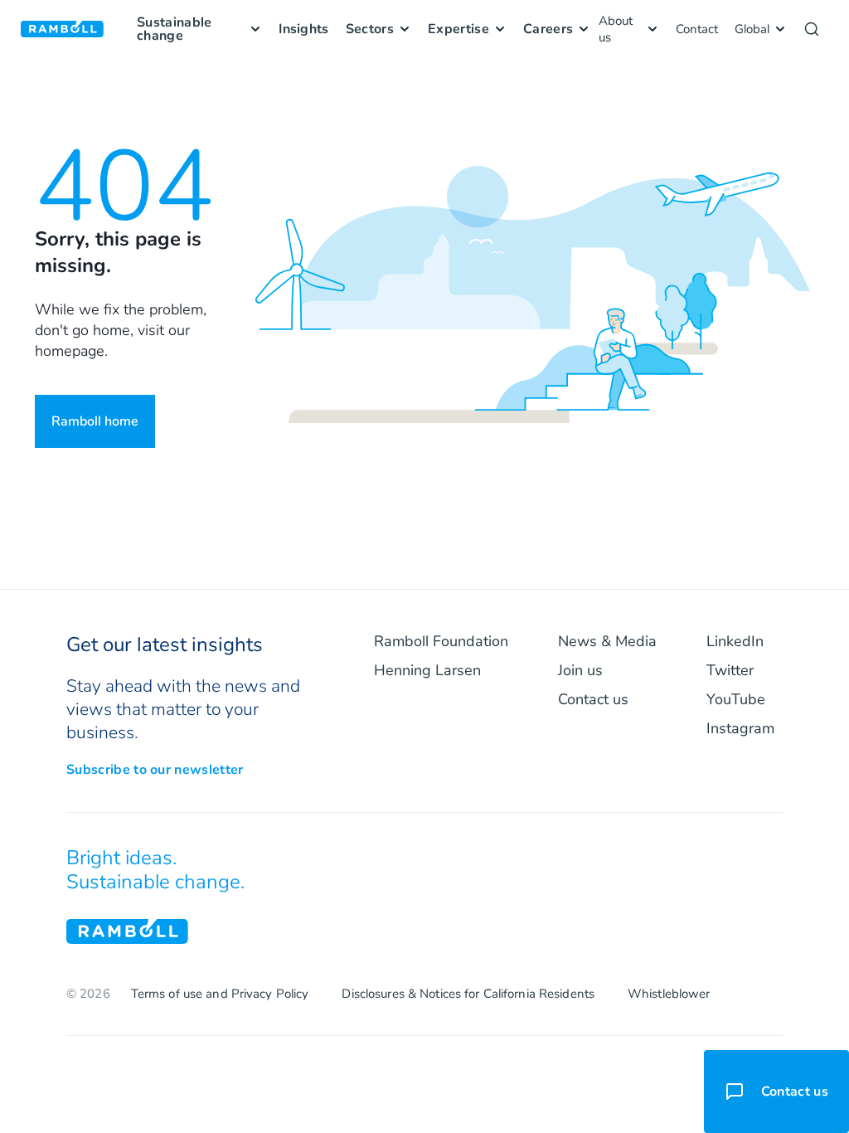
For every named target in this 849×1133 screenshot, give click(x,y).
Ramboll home (94, 421)
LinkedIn (735, 641)
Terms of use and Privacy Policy (220, 993)
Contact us (593, 699)
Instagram (740, 728)
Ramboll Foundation (441, 641)
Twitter (730, 670)
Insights (304, 29)
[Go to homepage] (62, 29)
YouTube (735, 699)
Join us (580, 670)
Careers (548, 29)
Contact (697, 29)
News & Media (607, 641)
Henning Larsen (427, 670)
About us (616, 29)
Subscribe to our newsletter (155, 770)
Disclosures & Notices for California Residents (468, 993)
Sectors (370, 29)
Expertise (458, 29)
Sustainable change (174, 29)
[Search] (811, 29)
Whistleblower (669, 993)
